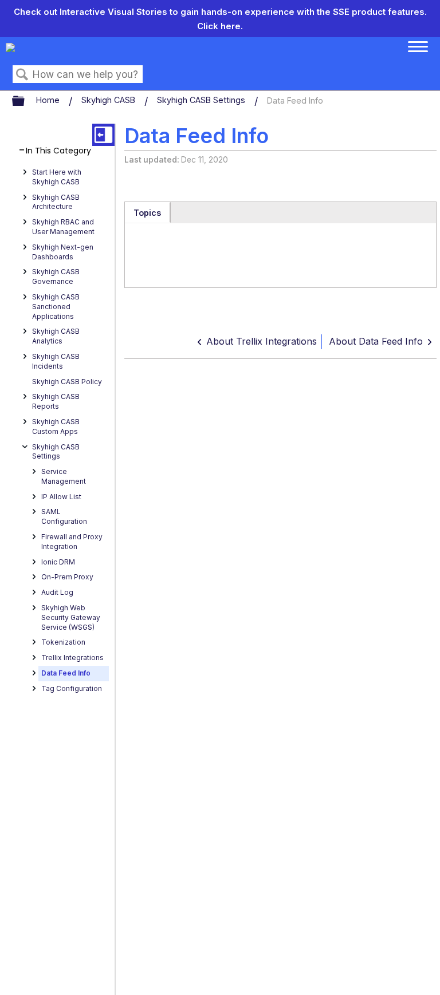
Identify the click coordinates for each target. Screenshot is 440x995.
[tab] (148, 212)
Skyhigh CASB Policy (67, 381)
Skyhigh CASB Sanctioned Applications (56, 307)
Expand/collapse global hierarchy (26, 101)
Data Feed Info (66, 673)
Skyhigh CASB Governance (56, 276)
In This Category (58, 150)
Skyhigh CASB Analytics (56, 336)
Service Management (63, 476)
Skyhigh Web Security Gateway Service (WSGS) (70, 617)
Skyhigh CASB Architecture (56, 202)
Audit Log (57, 592)
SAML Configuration (64, 516)
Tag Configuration (71, 688)
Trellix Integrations (72, 657)
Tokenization (63, 642)
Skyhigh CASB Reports (56, 401)
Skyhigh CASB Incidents (56, 361)
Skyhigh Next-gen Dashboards (62, 252)
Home (49, 100)
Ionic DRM (58, 562)
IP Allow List (61, 496)
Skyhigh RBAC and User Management (63, 227)
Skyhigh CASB (109, 100)
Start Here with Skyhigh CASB (56, 177)
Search (22, 75)
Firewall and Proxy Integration (72, 541)
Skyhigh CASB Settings (202, 100)
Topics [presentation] (147, 213)
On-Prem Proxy (67, 576)
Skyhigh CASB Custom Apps (56, 426)
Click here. (220, 26)
